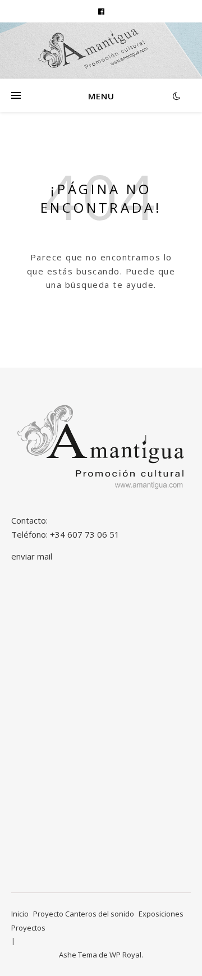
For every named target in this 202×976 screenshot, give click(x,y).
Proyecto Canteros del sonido (83, 914)
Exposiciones (161, 914)
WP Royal (125, 955)
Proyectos (28, 928)
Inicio (20, 914)
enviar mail (31, 556)
